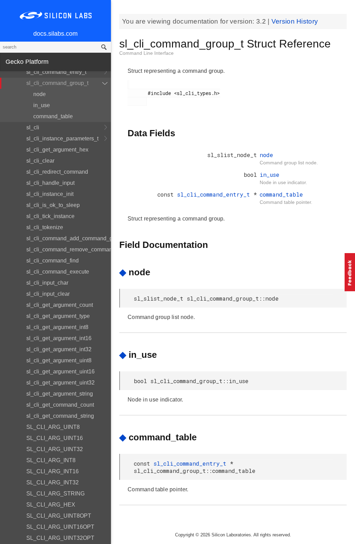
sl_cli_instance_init (49, 194)
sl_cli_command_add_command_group (68, 238)
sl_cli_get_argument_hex (57, 150)
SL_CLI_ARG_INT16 (52, 471)
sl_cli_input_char (47, 283)
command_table (53, 116)
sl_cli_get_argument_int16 (59, 338)
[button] (350, 272)
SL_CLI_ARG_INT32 (52, 482)
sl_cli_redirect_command (57, 172)
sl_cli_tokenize (44, 227)
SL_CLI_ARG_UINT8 (53, 427)
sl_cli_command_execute (57, 272)
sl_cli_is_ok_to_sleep (53, 205)
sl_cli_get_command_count (60, 405)
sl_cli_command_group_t (57, 83)
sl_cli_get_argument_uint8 (59, 360)
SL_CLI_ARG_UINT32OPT (60, 538)
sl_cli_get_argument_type (58, 316)
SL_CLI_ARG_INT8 (51, 460)
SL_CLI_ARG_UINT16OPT (60, 527)
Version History (294, 21)
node (39, 94)
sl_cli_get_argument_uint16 (60, 371)
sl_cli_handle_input (50, 183)
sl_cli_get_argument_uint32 (60, 383)
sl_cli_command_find (52, 261)
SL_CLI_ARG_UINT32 (54, 449)
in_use (41, 105)
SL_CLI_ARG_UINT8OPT (58, 516)
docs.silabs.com (55, 33)
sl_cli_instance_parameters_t (62, 138)
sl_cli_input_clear (48, 294)
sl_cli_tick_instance (50, 216)
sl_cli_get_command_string (60, 416)
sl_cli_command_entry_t (56, 72)
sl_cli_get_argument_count (59, 305)
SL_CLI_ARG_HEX (50, 505)
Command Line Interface (146, 53)
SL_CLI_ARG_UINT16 (54, 438)
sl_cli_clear (40, 161)
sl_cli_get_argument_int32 (59, 349)
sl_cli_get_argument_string (59, 394)
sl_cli (32, 127)
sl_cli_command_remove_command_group (68, 249)
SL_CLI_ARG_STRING (55, 493)
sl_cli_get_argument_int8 (57, 327)
